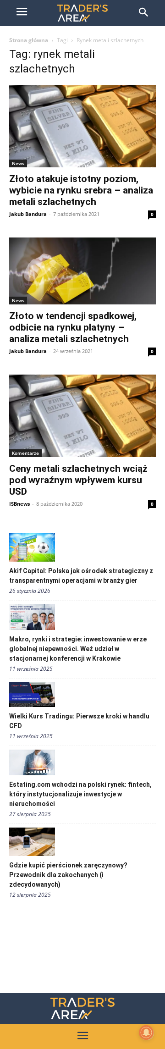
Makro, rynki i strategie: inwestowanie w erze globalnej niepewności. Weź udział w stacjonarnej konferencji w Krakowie (78, 648)
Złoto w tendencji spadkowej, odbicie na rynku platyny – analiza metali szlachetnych (73, 327)
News (18, 163)
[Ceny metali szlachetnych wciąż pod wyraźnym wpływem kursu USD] (82, 416)
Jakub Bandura (28, 213)
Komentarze (25, 453)
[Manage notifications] (146, 1032)
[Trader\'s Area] (82, 13)
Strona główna (28, 40)
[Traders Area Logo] (82, 1008)
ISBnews (19, 503)
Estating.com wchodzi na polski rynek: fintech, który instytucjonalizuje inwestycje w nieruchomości (80, 794)
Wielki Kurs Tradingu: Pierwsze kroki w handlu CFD (79, 720)
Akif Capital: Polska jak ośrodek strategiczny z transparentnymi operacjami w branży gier (81, 575)
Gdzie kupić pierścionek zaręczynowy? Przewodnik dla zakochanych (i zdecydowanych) (68, 874)
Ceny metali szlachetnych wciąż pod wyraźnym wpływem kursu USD (78, 480)
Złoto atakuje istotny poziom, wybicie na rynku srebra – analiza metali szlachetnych (81, 190)
